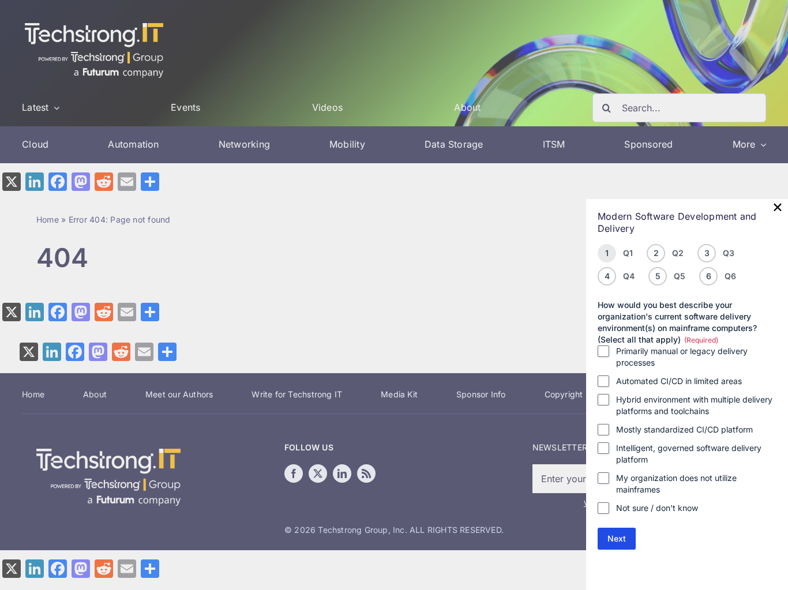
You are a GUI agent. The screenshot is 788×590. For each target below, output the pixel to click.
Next (616, 538)
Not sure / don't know (657, 508)
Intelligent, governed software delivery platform (688, 453)
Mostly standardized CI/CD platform (684, 429)
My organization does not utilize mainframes (676, 483)
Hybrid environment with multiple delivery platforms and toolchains (694, 405)
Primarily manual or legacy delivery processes (682, 356)
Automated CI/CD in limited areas (679, 381)
